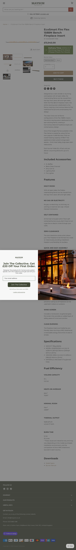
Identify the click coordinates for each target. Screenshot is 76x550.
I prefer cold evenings (19, 292)
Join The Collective (19, 285)
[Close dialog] (73, 252)
